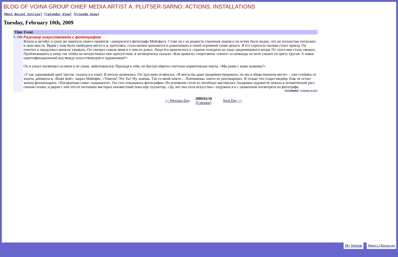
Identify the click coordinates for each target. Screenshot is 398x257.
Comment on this (308, 90)
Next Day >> (232, 101)
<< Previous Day (177, 101)
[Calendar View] (58, 14)
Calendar (203, 103)
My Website (353, 246)
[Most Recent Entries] (22, 14)
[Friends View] (86, 14)
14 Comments (291, 90)
